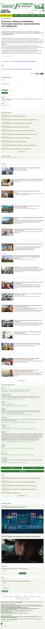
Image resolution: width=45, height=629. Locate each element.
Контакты (38, 596)
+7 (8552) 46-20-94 (11, 609)
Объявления (22, 471)
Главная (6, 596)
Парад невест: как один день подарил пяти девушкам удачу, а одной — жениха (17, 448)
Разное (27, 598)
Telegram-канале (24, 69)
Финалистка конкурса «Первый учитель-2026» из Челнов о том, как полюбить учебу (18, 428)
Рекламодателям (18, 596)
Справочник (20, 598)
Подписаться (22, 573)
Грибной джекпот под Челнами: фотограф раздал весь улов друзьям (15, 391)
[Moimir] (38, 10)
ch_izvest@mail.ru (26, 613)
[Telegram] (40, 10)
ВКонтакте (22, 61)
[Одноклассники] (38, 73)
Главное (16, 15)
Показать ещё (21, 151)
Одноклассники (33, 61)
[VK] (31, 10)
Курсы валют (11, 467)
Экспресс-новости (24, 15)
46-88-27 (16, 609)
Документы (26, 596)
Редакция (32, 596)
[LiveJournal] (43, 73)
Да (4, 583)
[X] (41, 73)
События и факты (6, 18)
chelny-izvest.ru (39, 616)
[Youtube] (37, 10)
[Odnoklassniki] (35, 10)
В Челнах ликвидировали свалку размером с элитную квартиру (14, 405)
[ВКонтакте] (36, 73)
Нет (5, 585)
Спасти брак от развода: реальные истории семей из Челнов (13, 462)
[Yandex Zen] (33, 10)
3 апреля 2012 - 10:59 (8, 28)
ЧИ (2, 28)
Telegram (27, 61)
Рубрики (33, 15)
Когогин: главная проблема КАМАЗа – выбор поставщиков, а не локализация (17, 414)
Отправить (4, 92)
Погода (33, 467)
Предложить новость (6, 15)
